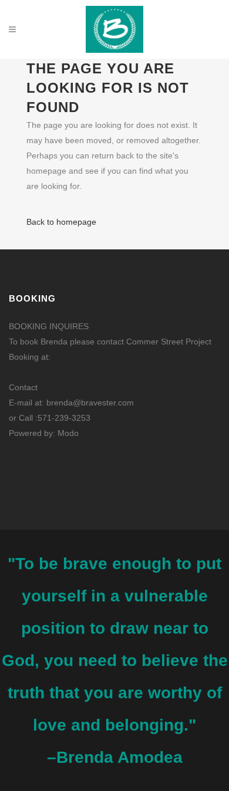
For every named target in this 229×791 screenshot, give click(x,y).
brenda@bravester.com (90, 402)
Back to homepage (61, 222)
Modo (68, 433)
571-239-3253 (64, 417)
